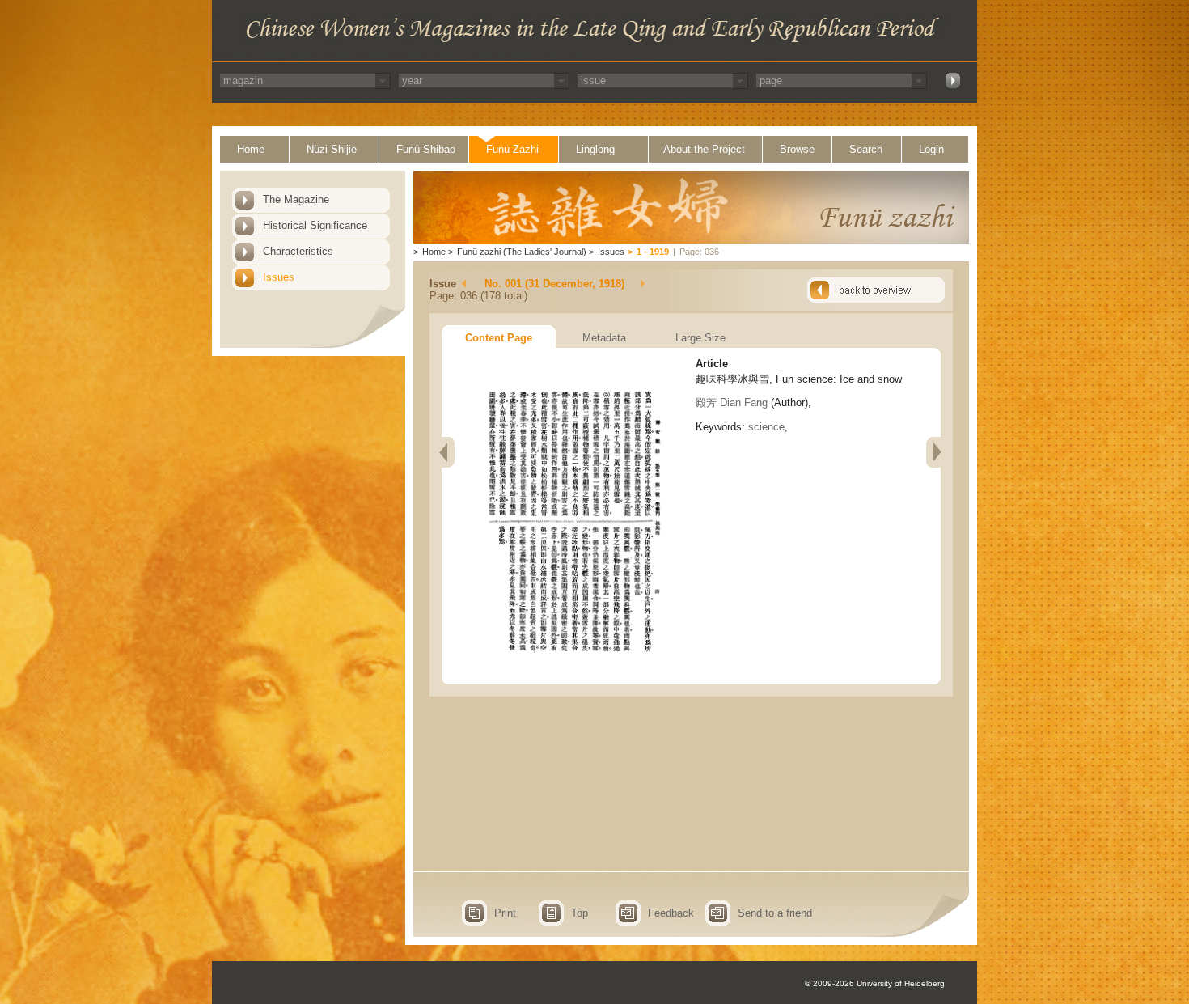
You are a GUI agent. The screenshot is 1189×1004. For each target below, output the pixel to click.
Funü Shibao (425, 149)
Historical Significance (315, 225)
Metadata (604, 338)
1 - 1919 (653, 251)
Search (865, 149)
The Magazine (296, 199)
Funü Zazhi (512, 149)
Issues (278, 277)
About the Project (704, 149)
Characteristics (298, 251)
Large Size (700, 338)
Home (250, 149)
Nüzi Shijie (332, 149)
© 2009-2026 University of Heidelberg (875, 983)
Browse (797, 149)
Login (931, 149)
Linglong (595, 149)
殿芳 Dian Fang (732, 402)
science (766, 427)
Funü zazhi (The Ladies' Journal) (521, 251)
